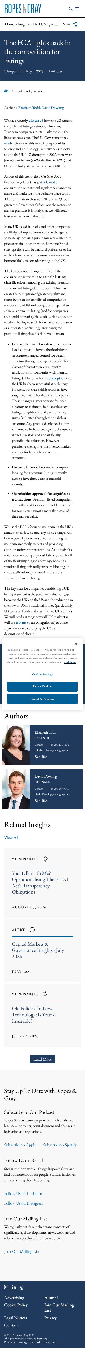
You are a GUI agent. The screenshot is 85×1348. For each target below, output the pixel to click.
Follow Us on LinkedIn (23, 1193)
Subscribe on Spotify (60, 1144)
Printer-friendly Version (27, 91)
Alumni (51, 1297)
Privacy (50, 1317)
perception (56, 378)
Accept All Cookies (42, 698)
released (49, 181)
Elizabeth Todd (29, 107)
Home (9, 24)
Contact (11, 1325)
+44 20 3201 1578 (59, 745)
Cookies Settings (42, 674)
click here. (70, 661)
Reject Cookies (42, 686)
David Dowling (53, 107)
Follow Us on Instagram (23, 1203)
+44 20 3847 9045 (59, 789)
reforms (20, 622)
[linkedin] (14, 1288)
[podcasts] (21, 1288)
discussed (36, 120)
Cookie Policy (16, 1305)
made (8, 143)
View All (11, 837)
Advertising (14, 1297)
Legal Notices (15, 1317)
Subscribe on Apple (20, 1144)
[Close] (76, 644)
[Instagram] (6, 1288)
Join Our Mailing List (22, 1251)
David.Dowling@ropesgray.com (52, 794)
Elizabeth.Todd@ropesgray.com (52, 750)
